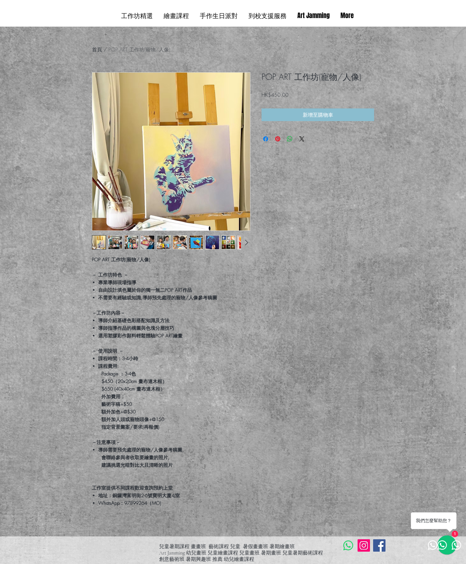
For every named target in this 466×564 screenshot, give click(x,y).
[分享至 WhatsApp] (290, 139)
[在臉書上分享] (265, 139)
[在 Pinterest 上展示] (278, 139)
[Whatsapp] (348, 545)
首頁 (97, 49)
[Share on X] (302, 139)
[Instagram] (364, 545)
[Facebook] (379, 545)
